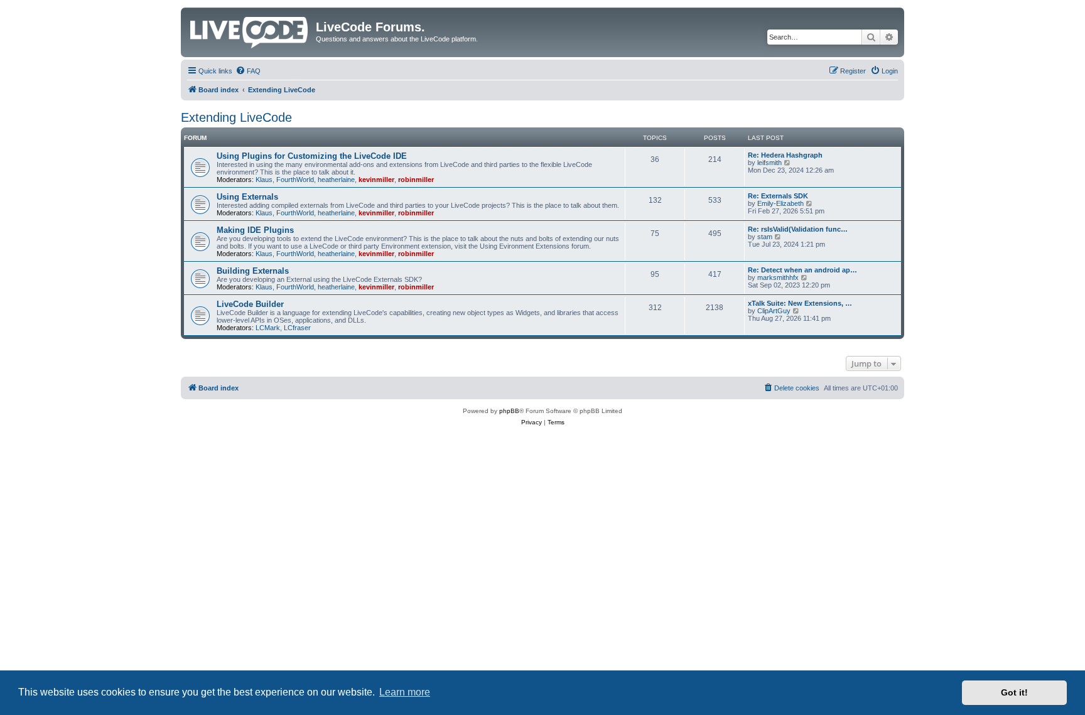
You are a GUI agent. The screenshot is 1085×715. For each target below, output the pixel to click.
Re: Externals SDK (778, 196)
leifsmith (769, 162)
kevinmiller (376, 179)
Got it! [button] (1014, 692)
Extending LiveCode (236, 117)
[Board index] (250, 30)
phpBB (509, 410)
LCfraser (297, 327)
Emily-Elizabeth (780, 203)
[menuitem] (248, 70)
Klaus (264, 179)
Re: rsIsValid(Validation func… (798, 229)
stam (764, 236)
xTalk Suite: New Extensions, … (800, 303)
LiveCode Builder (250, 304)
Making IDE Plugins (255, 230)
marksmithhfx (778, 277)
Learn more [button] (404, 692)
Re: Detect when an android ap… (802, 270)
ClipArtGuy (774, 310)
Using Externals (247, 197)
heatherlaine (336, 179)
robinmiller (416, 179)
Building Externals (253, 271)
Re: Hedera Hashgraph (785, 155)
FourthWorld (295, 179)
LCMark (268, 327)
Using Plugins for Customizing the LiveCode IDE (312, 156)
